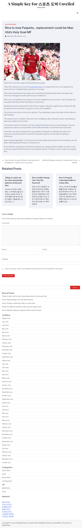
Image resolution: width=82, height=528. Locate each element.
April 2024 (5, 417)
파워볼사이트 (7, 507)
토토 (37, 125)
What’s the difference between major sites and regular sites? (22, 307)
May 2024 (5, 413)
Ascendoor (57, 523)
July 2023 (5, 448)
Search (75, 287)
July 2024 (5, 406)
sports (4, 474)
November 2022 (7, 459)
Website (5, 259)
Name (4, 249)
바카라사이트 (7, 512)
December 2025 (7, 346)
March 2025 (6, 378)
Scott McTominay (36, 87)
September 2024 (7, 399)
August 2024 (6, 402)
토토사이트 (6, 502)
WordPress (6, 525)
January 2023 (6, 455)
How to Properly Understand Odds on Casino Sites (67, 180)
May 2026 (5, 329)
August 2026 (6, 318)
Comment (6, 223)
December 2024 (7, 388)
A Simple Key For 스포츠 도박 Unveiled (41, 3)
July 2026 (5, 322)
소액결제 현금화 (8, 514)
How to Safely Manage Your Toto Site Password (41, 180)
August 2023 (6, 445)
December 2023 (7, 431)
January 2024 (6, 427)
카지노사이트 (7, 504)
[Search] (77, 12)
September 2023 (7, 441)
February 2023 (6, 452)
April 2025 (5, 374)
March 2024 (6, 420)
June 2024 (5, 410)
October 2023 (6, 438)
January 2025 (6, 385)
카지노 (4, 491)
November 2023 (7, 434)
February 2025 (6, 381)
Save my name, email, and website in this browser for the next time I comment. (34, 269)
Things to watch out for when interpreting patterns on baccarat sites (24, 296)
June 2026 (5, 325)
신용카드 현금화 (8, 516)
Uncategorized (10, 24)
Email (45, 249)
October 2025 (6, 353)
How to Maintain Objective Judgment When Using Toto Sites (22, 310)
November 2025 (7, 350)
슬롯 (3, 484)
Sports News (6, 477)
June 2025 (5, 367)
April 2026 (5, 332)
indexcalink (10, 36)
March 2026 (6, 336)
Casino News (6, 470)
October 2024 (6, 395)
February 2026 (6, 339)
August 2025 (6, 360)
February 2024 (6, 424)
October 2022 (6, 462)
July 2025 (5, 364)
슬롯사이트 (6, 509)
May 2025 (5, 371)
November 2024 (7, 392)
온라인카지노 (6, 488)
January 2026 (6, 343)
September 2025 (7, 357)
